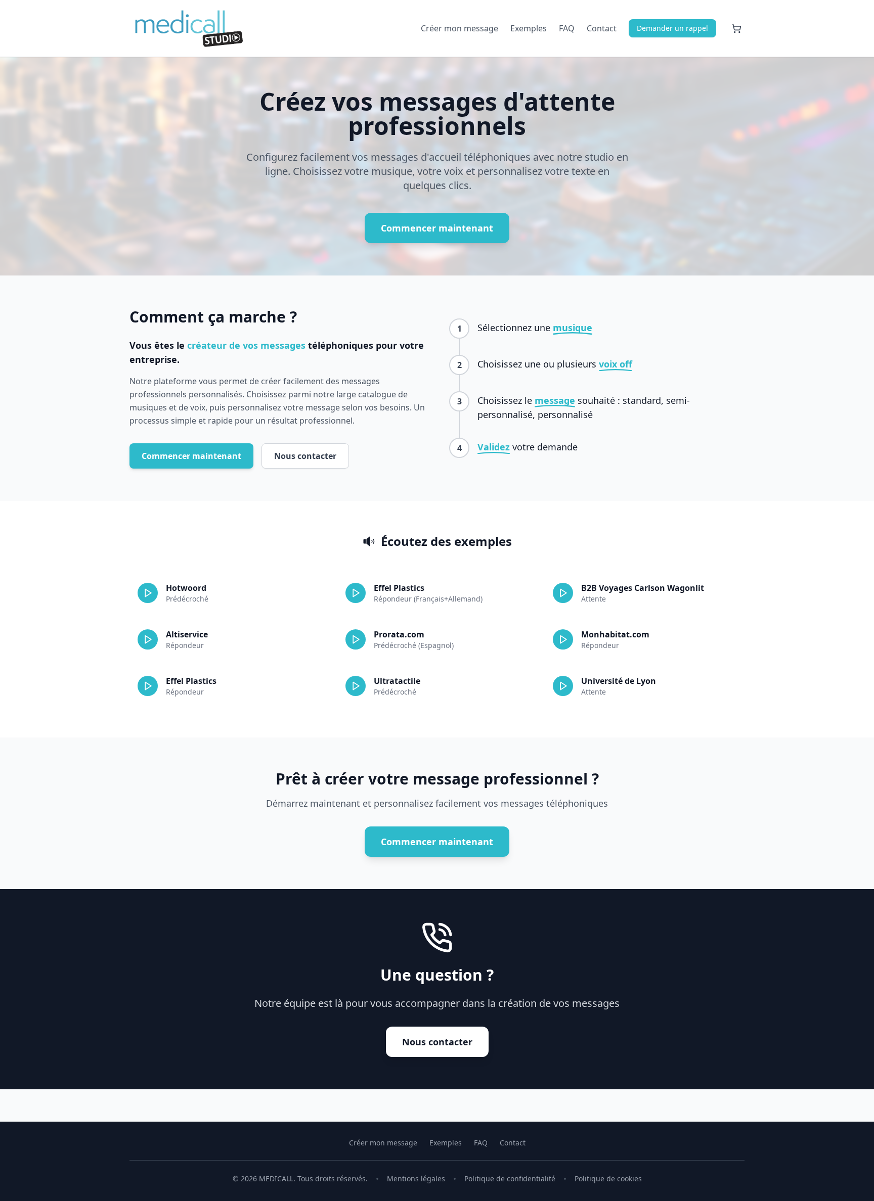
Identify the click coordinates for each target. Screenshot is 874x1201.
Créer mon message (459, 28)
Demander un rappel (672, 28)
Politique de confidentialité (509, 1178)
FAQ (567, 28)
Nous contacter (305, 455)
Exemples (528, 28)
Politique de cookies (608, 1178)
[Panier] (736, 28)
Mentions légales (416, 1178)
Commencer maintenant (437, 228)
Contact (602, 28)
